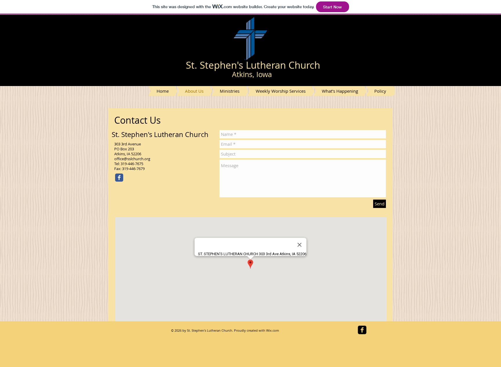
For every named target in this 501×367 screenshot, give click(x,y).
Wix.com (272, 330)
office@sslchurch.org (132, 158)
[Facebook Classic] (119, 178)
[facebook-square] (362, 330)
